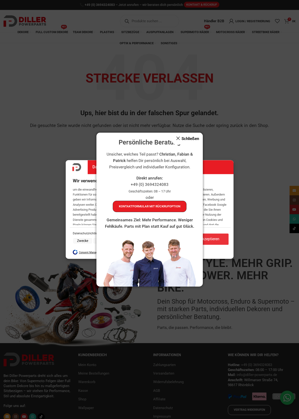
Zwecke (82, 241)
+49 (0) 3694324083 (150, 184)
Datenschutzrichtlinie (86, 233)
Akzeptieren (209, 239)
